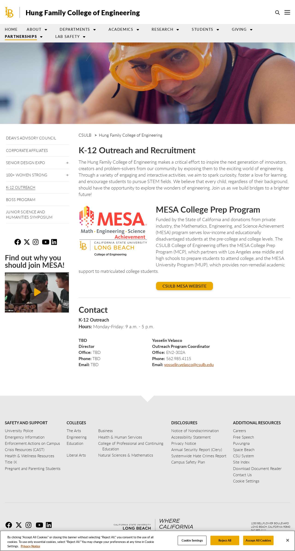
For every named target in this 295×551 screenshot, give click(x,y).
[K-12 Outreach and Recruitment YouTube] (46, 242)
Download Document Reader (257, 468)
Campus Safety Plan (188, 462)
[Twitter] (20, 525)
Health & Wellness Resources (29, 455)
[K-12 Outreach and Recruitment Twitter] (28, 242)
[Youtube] (40, 525)
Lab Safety (67, 36)
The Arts (74, 430)
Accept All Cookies (258, 540)
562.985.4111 (258, 530)
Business (105, 430)
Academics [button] (121, 29)
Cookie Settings (192, 540)
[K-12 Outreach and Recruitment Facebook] (18, 242)
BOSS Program (20, 199)
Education (75, 443)
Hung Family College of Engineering (83, 12)
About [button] (34, 29)
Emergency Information (24, 437)
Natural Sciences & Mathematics (125, 455)
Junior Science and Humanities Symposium (29, 214)
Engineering (77, 437)
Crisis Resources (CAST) (24, 449)
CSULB (85, 135)
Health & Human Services (120, 437)
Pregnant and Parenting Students (32, 468)
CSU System (243, 455)
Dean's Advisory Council (31, 138)
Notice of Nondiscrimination (195, 430)
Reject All (224, 540)
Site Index (241, 462)
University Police (19, 430)
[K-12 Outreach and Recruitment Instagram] (37, 242)
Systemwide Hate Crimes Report (198, 455)
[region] (147, 540)
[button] (67, 162)
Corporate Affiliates (27, 150)
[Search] (275, 12)
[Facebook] (10, 525)
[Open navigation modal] (285, 12)
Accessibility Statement (191, 437)
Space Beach (243, 449)
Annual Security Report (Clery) (196, 449)
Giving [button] (239, 29)
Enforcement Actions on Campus (32, 443)
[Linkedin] (50, 525)
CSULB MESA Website (184, 286)
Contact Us (242, 474)
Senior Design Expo (25, 162)
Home (11, 29)
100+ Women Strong (26, 175)
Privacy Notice (30, 546)
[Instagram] (30, 525)
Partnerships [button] (21, 36)
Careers (239, 430)
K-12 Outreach (20, 187)
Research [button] (162, 29)
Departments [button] (75, 29)
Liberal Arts (76, 455)
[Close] (288, 540)
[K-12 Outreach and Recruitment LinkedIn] (55, 242)
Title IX (11, 462)
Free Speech (243, 437)
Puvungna (241, 443)
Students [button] (202, 29)
